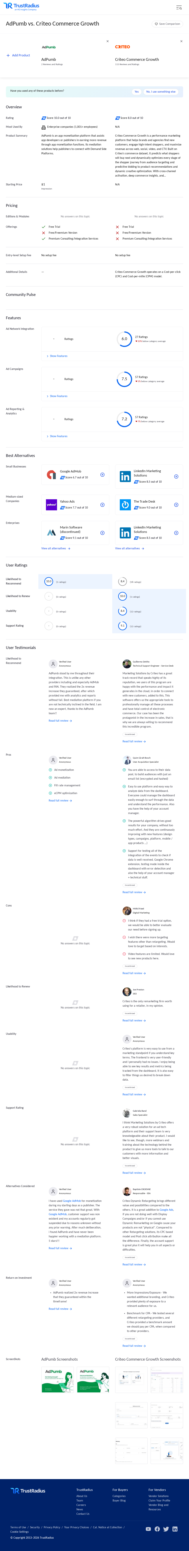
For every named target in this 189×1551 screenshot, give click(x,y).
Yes (137, 91)
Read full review (58, 720)
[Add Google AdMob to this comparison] (102, 474)
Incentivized (130, 734)
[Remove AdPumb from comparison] (107, 41)
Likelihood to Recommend (13, 581)
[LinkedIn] (175, 1529)
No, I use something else (161, 91)
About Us (81, 1496)
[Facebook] (157, 1529)
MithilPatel (138, 909)
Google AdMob (72, 1201)
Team (79, 1500)
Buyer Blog (119, 1500)
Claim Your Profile (159, 1500)
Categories (119, 1496)
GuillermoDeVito (141, 662)
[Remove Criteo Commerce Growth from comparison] (181, 41)
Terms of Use (18, 1527)
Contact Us (82, 1514)
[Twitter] (166, 1529)
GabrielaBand (140, 1111)
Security (35, 1527)
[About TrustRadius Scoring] (44, 118)
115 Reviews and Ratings (127, 64)
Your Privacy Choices (76, 1527)
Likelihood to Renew (18, 596)
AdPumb (48, 60)
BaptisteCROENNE (142, 1189)
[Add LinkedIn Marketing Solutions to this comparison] (176, 476)
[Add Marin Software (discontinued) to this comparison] (102, 533)
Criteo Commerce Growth (137, 60)
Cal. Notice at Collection (107, 1527)
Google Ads (166, 1209)
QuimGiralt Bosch (142, 758)
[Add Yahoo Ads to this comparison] (102, 505)
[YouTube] (148, 1529)
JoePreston (138, 990)
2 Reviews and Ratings (52, 64)
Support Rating (15, 625)
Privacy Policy (52, 1527)
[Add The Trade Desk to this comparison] (176, 505)
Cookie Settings (19, 1531)
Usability (11, 611)
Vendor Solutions (159, 1496)
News (79, 1509)
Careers (81, 1505)
